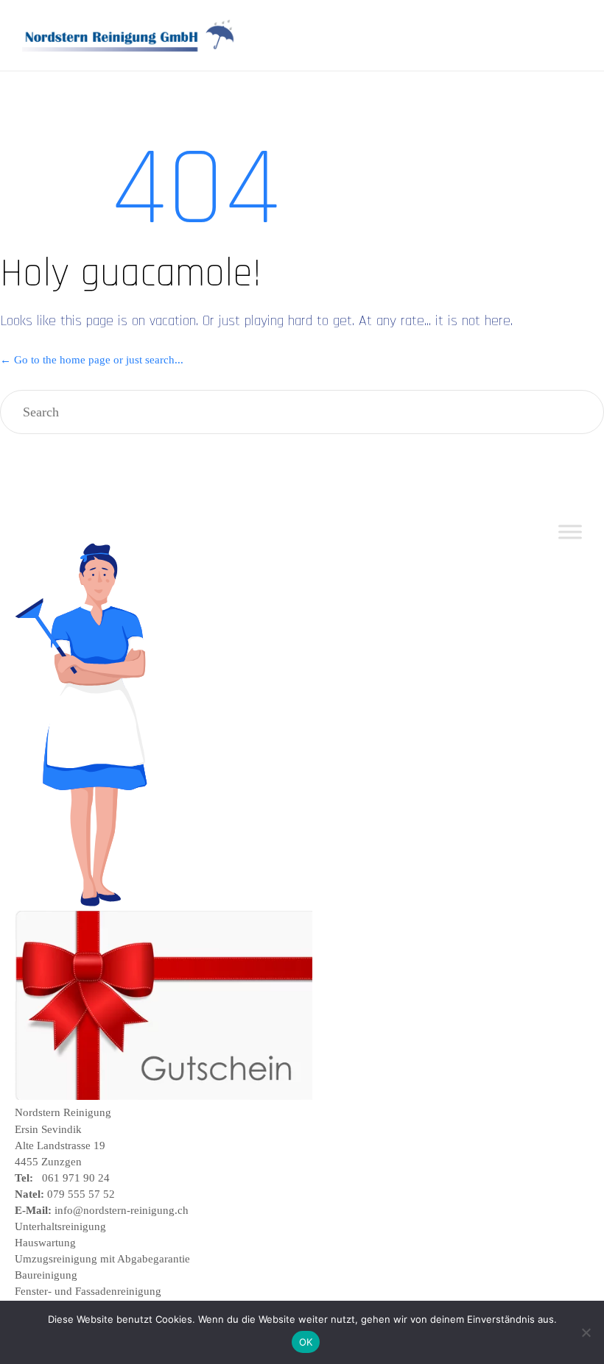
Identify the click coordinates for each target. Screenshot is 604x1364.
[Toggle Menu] (570, 532)
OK (306, 1342)
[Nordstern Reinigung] (129, 35)
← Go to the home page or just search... (91, 360)
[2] (163, 1096)
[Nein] (585, 1332)
